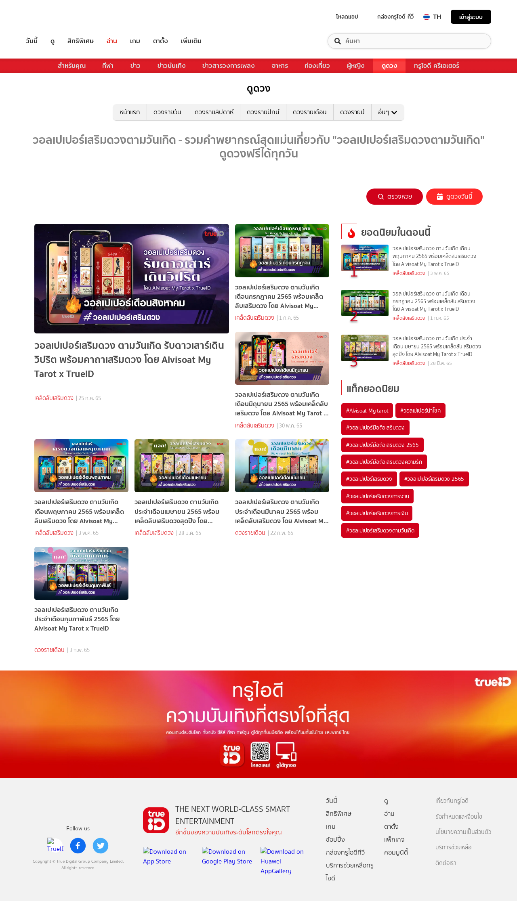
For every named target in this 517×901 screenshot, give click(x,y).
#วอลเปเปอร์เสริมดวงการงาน (377, 496)
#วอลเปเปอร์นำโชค (420, 410)
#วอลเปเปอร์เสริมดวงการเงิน (377, 513)
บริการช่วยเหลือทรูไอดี (350, 872)
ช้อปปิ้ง (335, 839)
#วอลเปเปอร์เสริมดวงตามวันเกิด (380, 530)
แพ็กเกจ (394, 839)
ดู (52, 41)
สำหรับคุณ (72, 66)
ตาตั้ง (160, 41)
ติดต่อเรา (445, 863)
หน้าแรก (130, 112)
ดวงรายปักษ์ (263, 112)
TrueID (50, 17)
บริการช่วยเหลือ (453, 847)
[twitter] (100, 846)
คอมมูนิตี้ (396, 852)
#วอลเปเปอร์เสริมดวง (369, 479)
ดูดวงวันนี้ (459, 196)
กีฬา (107, 66)
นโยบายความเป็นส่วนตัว (463, 832)
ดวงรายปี (352, 112)
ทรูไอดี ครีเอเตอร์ (436, 66)
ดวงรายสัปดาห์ (214, 112)
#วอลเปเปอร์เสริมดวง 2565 (434, 479)
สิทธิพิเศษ (80, 41)
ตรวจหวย (399, 196)
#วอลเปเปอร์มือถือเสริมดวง (375, 427)
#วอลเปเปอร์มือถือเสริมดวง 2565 (382, 445)
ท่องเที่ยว (317, 66)
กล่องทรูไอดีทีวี (345, 852)
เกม (135, 41)
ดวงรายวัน (167, 112)
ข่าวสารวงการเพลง (228, 66)
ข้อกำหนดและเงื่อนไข (458, 817)
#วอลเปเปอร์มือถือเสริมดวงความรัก (384, 462)
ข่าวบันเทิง (172, 66)
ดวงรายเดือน (310, 112)
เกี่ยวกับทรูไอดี (452, 801)
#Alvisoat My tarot (367, 410)
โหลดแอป (347, 17)
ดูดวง (389, 66)
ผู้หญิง (356, 66)
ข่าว (135, 66)
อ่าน (112, 41)
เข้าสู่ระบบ (471, 16)
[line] (55, 846)
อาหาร (280, 66)
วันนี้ (32, 41)
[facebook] (78, 846)
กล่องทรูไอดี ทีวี (395, 17)
